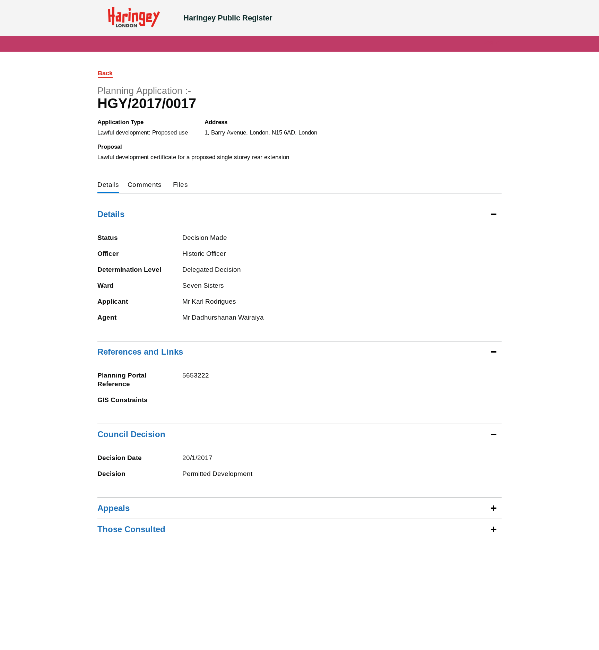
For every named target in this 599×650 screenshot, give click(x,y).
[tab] (108, 185)
